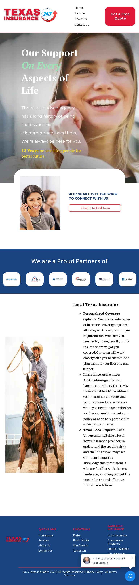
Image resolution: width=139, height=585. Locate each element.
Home (79, 7)
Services (80, 13)
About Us (81, 19)
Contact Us (82, 24)
